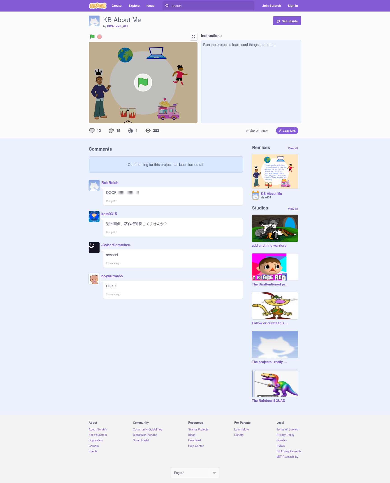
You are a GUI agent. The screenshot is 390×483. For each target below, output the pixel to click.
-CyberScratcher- (115, 244)
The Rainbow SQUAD (268, 401)
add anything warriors (269, 246)
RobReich (109, 182)
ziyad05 (266, 197)
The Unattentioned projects (270, 284)
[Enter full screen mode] (193, 37)
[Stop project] (99, 36)
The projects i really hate (270, 362)
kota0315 (109, 213)
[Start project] (92, 36)
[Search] (167, 5)
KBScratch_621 (117, 26)
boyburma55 (112, 275)
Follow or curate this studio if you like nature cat (270, 323)
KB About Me (271, 194)
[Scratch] (98, 5)
